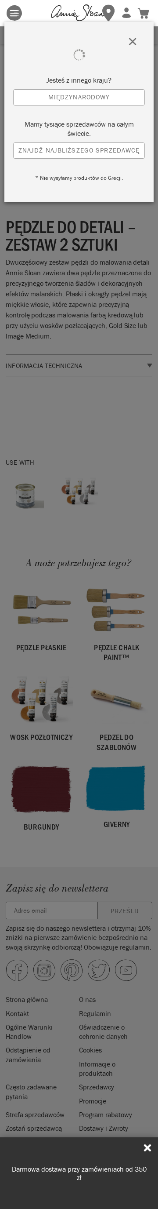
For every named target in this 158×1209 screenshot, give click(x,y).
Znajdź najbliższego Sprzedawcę (79, 150)
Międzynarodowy (79, 97)
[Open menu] (14, 13)
